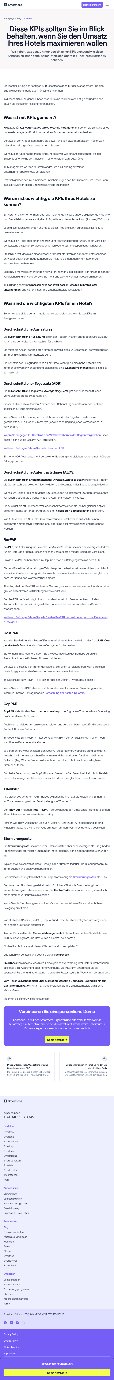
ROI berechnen (12, 1284)
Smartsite (8, 1165)
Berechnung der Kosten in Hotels (64, 692)
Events (7, 1246)
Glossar (7, 1251)
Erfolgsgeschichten (14, 1232)
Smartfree (9, 1255)
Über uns (8, 1294)
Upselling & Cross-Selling (16, 1213)
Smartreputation (12, 1160)
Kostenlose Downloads (15, 1236)
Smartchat (9, 1136)
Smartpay (9, 1146)
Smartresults (10, 1170)
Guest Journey (11, 1208)
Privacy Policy (11, 1334)
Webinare (9, 1241)
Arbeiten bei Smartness (16, 1298)
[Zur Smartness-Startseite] (13, 5)
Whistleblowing (11, 1347)
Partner (7, 1303)
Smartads (9, 1131)
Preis (6, 1179)
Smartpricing (10, 1155)
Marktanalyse (10, 1193)
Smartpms (9, 1151)
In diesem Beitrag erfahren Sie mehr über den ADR (34, 448)
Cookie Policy (11, 1340)
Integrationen (11, 1174)
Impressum (9, 1353)
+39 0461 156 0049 (19, 1117)
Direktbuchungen (13, 1198)
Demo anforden (12, 1279)
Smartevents (10, 1260)
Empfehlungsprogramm (16, 1289)
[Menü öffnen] (107, 5)
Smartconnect (11, 1141)
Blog (6, 1227)
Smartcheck (10, 1265)
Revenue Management (15, 1203)
